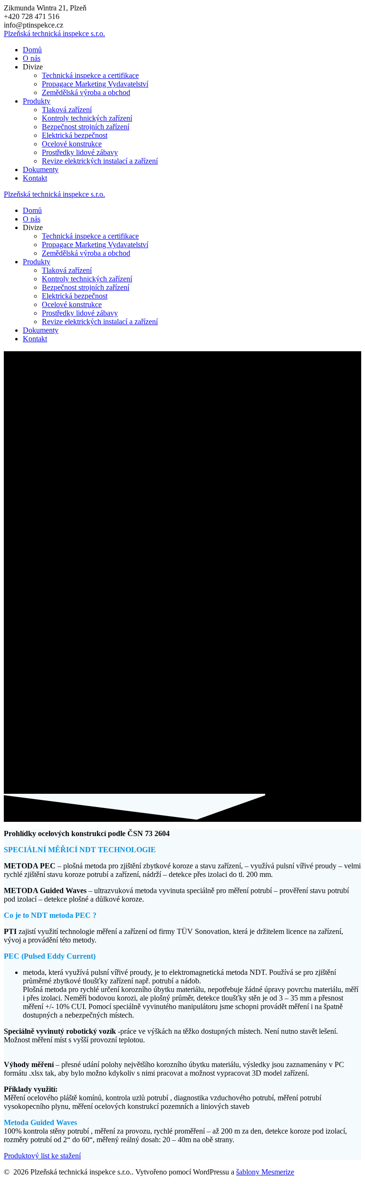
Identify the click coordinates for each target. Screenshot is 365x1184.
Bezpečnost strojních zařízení (85, 127)
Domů (32, 50)
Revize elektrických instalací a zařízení (100, 161)
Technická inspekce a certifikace (90, 75)
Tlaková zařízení (67, 110)
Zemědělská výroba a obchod (86, 92)
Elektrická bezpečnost (74, 135)
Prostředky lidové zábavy (80, 152)
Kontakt (35, 178)
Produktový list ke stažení (42, 1156)
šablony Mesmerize (265, 1172)
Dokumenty (40, 169)
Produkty (36, 101)
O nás (31, 58)
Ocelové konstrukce (72, 144)
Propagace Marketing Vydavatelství (95, 84)
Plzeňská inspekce (54, 33)
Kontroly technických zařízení (87, 118)
